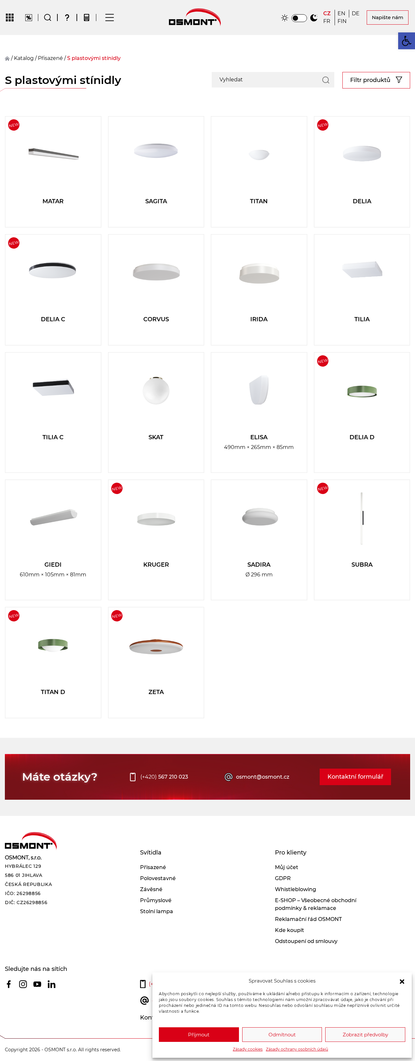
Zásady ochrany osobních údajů (297, 1049)
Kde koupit (289, 930)
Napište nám (387, 17)
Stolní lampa (156, 911)
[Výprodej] (28, 17)
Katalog (24, 58)
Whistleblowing (295, 889)
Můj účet (286, 867)
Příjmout (198, 1035)
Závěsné (151, 889)
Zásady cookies (248, 1049)
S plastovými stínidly (94, 58)
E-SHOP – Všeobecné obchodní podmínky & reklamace (315, 904)
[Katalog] (10, 17)
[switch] (299, 18)
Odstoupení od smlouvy (306, 941)
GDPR (283, 878)
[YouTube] (37, 984)
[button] (402, 981)
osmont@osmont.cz (262, 777)
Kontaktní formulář (355, 776)
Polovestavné (158, 878)
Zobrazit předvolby (365, 1035)
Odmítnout (282, 1035)
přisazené (50, 58)
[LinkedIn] (51, 984)
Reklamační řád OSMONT (308, 919)
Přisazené (153, 867)
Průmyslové (156, 900)
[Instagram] (23, 984)
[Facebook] (9, 984)
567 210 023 (164, 777)
